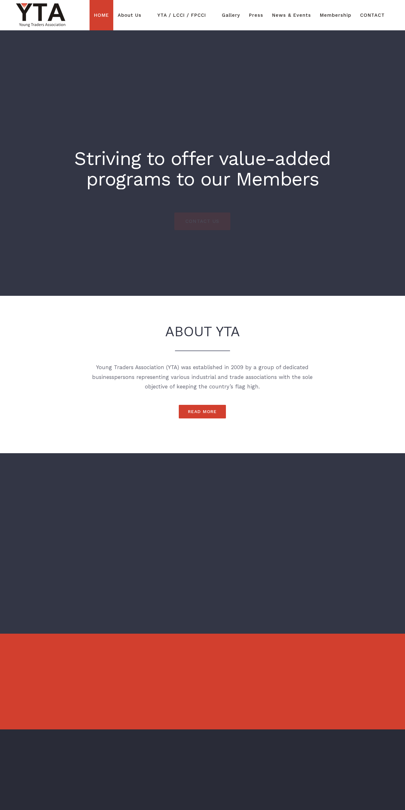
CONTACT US (202, 207)
